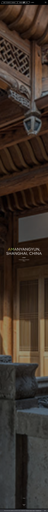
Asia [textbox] (32, 2)
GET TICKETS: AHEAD (9, 2)
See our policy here (30, 510)
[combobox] (35, 2)
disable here (38, 510)
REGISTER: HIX (23, 2)
